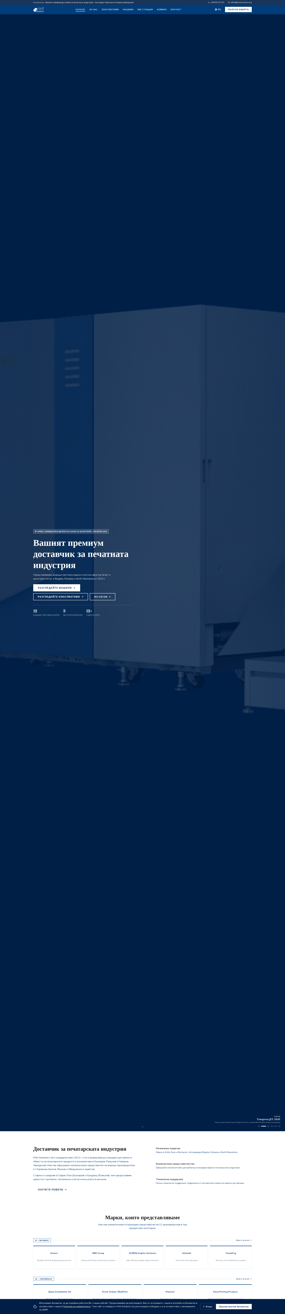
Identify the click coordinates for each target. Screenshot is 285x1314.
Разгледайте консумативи (59, 596)
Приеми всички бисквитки (234, 1306)
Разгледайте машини (55, 587)
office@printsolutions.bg (241, 2)
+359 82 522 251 (217, 2)
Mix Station (100, 596)
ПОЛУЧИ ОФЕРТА (238, 9)
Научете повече (50, 1189)
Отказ (209, 1306)
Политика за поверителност (77, 1306)
